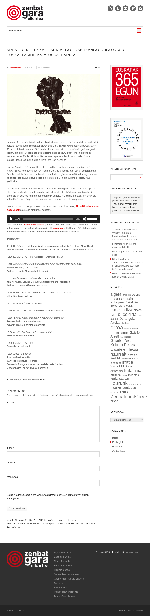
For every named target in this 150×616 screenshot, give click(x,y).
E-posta (11, 462)
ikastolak (115, 358)
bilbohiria (127, 314)
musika (115, 387)
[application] (53, 219)
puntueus (129, 387)
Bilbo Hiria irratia (62, 561)
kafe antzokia (121, 368)
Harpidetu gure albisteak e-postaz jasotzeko (126, 199)
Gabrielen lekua (124, 349)
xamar (125, 391)
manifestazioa (135, 384)
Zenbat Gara (118, 450)
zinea (114, 400)
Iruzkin (11, 402)
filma (114, 332)
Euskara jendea (62, 569)
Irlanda (135, 358)
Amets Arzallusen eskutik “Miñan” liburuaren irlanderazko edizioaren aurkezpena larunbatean (124, 234)
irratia (127, 362)
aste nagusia (121, 298)
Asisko (136, 294)
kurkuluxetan (119, 378)
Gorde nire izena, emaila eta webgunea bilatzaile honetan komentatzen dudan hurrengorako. (48, 496)
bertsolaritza (121, 309)
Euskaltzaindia (13, 379)
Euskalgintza (118, 442)
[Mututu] (84, 219)
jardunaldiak (117, 366)
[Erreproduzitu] (11, 219)
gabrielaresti (125, 336)
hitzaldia (132, 355)
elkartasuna (126, 323)
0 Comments (44, 67)
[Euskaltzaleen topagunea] (126, 106)
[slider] (92, 218)
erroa (116, 327)
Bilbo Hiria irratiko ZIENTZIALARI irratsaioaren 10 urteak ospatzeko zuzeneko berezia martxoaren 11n (127, 263)
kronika (115, 374)
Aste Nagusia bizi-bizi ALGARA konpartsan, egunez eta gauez (42, 520)
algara (115, 294)
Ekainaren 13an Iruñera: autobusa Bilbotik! (124, 245)
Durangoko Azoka (123, 320)
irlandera (115, 362)
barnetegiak (125, 305)
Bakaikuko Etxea (62, 556)
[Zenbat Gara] (25, 19)
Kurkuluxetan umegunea (66, 591)
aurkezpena (117, 302)
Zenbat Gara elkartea (64, 596)
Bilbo (113, 315)
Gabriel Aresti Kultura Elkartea (33, 379)
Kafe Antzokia (61, 587)
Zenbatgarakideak (129, 396)
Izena (10, 447)
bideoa (138, 310)
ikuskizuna (126, 358)
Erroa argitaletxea (63, 565)
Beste (115, 437)
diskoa (114, 319)
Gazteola (58, 582)
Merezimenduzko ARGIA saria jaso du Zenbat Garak (127, 275)
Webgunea (12, 476)
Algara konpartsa (62, 552)
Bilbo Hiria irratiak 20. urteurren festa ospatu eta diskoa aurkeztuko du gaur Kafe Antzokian (51, 525)
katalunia (132, 370)
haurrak (118, 353)
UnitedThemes (136, 610)
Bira (140, 315)
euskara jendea (131, 328)
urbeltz (114, 392)
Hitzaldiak (117, 446)
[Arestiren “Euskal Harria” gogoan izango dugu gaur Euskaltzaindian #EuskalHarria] (53, 105)
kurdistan (133, 375)
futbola (124, 332)
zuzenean (58, 228)
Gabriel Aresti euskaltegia (67, 574)
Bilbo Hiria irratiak (34, 224)
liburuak (119, 382)
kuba (125, 375)
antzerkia (127, 294)
